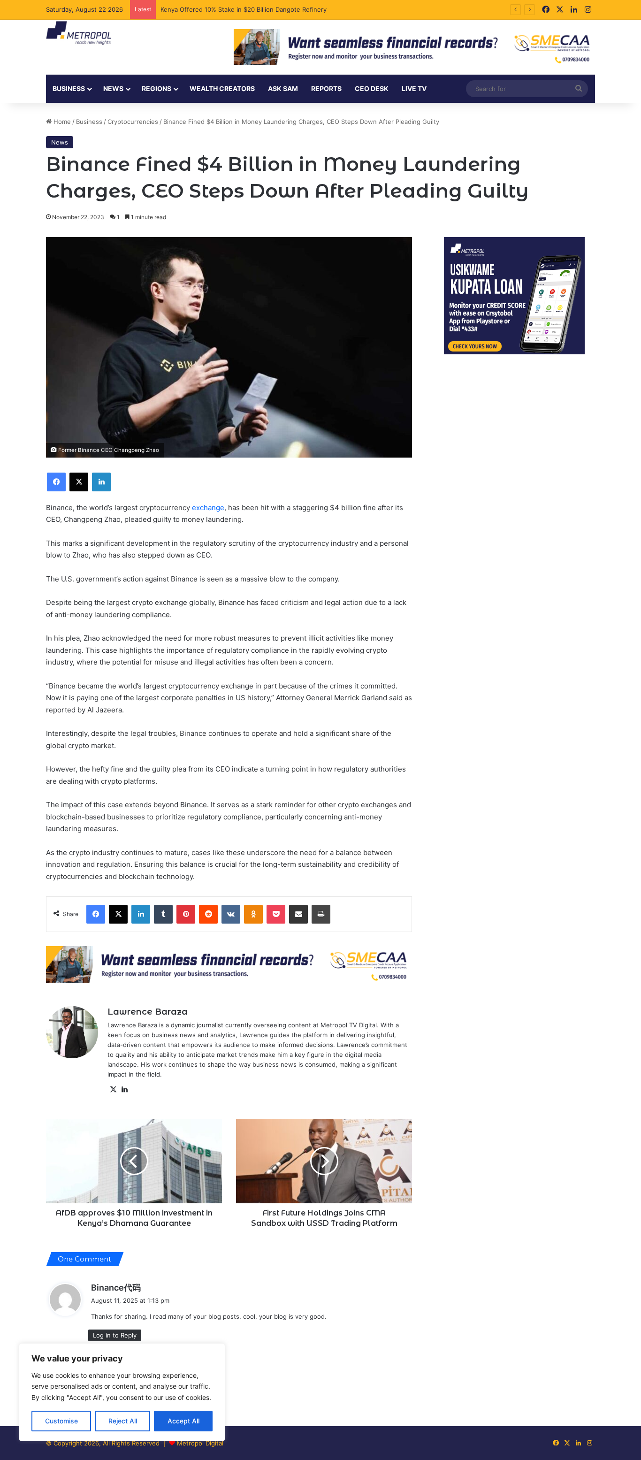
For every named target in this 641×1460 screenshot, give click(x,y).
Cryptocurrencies (132, 121)
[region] (122, 1392)
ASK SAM (283, 88)
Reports (326, 88)
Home (61, 121)
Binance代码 (116, 1287)
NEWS (113, 88)
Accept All (183, 1421)
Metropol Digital (200, 1443)
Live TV (414, 88)
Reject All (122, 1421)
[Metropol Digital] (78, 33)
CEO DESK (372, 88)
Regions (156, 88)
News (59, 142)
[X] (113, 1089)
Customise (61, 1421)
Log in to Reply (115, 1335)
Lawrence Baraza (147, 1012)
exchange (208, 507)
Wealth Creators (222, 88)
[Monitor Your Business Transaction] (229, 964)
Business (69, 88)
